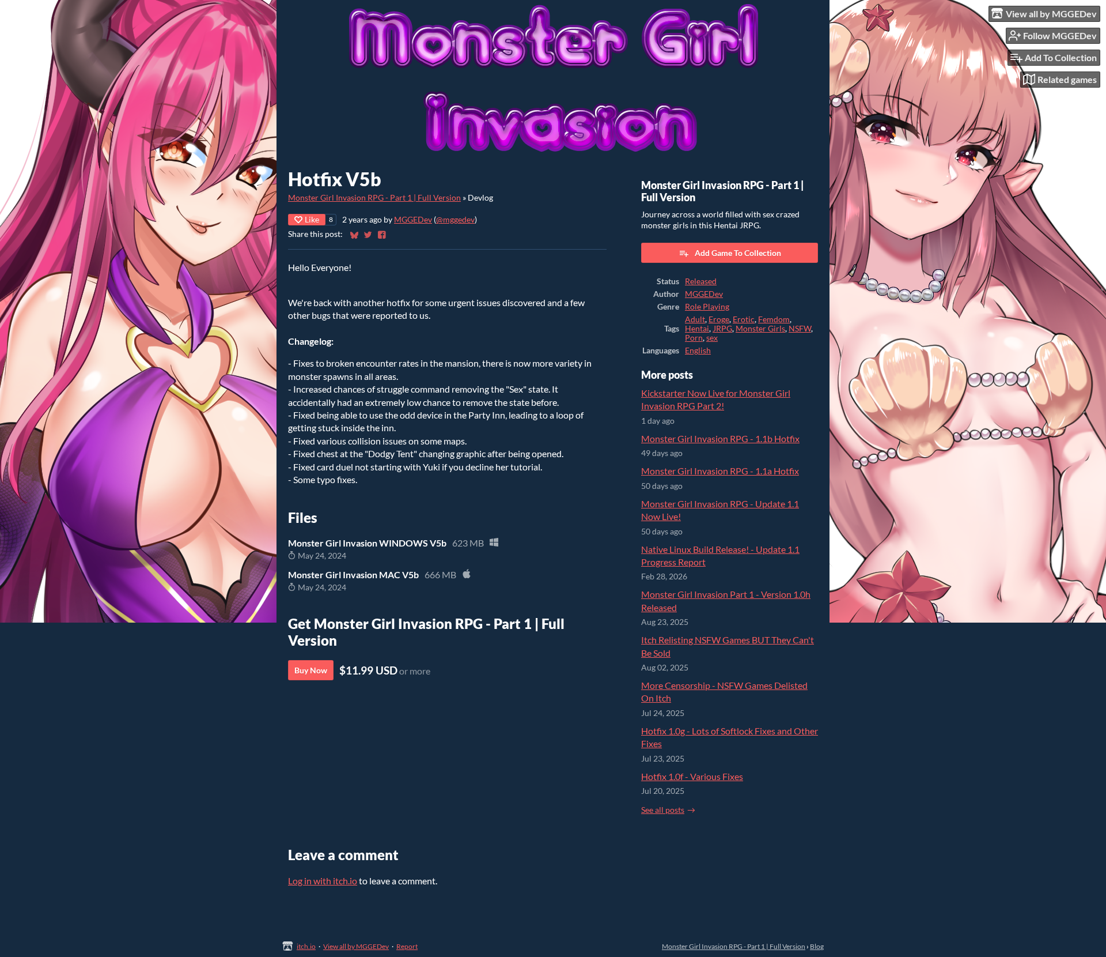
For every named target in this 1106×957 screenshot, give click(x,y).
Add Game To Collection (738, 253)
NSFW (800, 328)
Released (701, 281)
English (698, 350)
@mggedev (455, 219)
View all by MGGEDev (356, 946)
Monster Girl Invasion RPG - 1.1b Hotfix (720, 438)
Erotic (744, 319)
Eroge (719, 319)
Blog (817, 946)
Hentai (697, 328)
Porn (694, 337)
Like (312, 219)
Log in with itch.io (322, 880)
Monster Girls (760, 328)
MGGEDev (413, 219)
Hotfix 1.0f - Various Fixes (692, 776)
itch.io (306, 946)
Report (407, 946)
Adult (695, 319)
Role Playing (707, 306)
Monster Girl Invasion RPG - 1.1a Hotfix (720, 470)
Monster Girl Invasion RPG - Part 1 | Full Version (374, 197)
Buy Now (310, 670)
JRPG (722, 328)
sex (712, 337)
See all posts (662, 810)
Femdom (774, 319)
